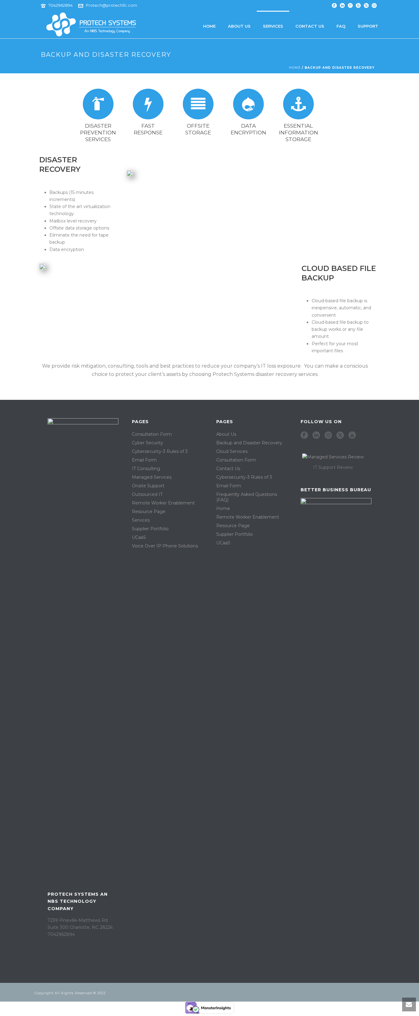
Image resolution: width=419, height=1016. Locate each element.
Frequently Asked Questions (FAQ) (246, 497)
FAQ (340, 26)
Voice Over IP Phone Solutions (165, 546)
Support (368, 26)
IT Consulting (146, 468)
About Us (239, 26)
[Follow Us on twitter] (340, 435)
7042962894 (60, 5)
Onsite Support (148, 486)
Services (273, 26)
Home (209, 26)
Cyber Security (147, 443)
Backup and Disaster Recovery (249, 443)
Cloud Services (232, 451)
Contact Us (309, 26)
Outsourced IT (147, 494)
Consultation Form (152, 434)
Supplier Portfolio (150, 528)
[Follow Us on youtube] (352, 435)
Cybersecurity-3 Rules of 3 (160, 451)
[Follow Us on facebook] (304, 435)
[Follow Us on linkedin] (316, 435)
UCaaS (139, 537)
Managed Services (151, 477)
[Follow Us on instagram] (328, 435)
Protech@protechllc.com (111, 5)
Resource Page (148, 511)
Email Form (144, 460)
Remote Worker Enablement (163, 503)
